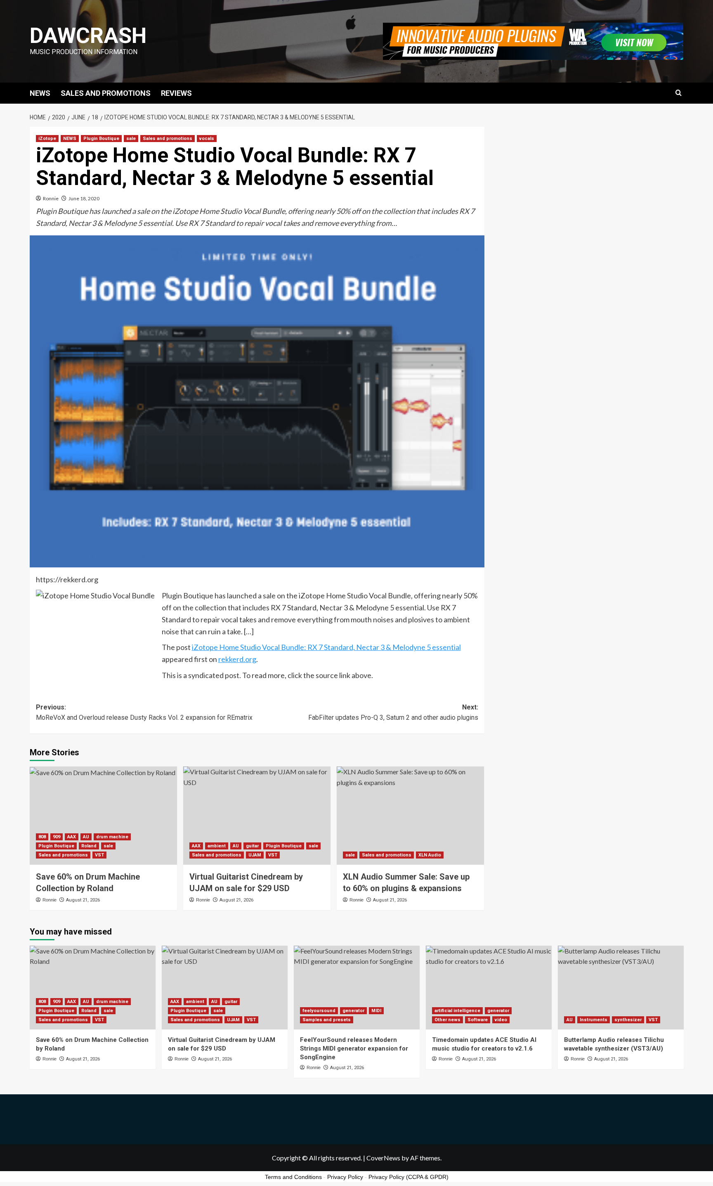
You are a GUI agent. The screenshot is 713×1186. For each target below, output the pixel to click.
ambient (217, 846)
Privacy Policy (345, 1177)
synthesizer (628, 1019)
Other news (447, 1019)
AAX (71, 837)
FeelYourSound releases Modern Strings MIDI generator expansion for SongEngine (354, 1048)
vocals (206, 138)
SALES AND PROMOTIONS (106, 93)
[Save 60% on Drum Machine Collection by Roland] (103, 815)
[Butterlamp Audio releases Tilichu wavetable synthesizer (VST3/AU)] (621, 987)
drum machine (112, 837)
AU (86, 837)
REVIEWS (176, 93)
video (501, 1019)
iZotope (47, 138)
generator (353, 1010)
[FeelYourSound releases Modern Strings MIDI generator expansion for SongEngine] (357, 987)
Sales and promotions (167, 138)
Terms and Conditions (293, 1177)
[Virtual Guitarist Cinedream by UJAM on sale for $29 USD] (257, 815)
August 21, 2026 (83, 900)
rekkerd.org (237, 659)
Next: (393, 712)
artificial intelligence (457, 1010)
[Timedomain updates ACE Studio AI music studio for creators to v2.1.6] (489, 987)
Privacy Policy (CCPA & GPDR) (408, 1177)
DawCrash (88, 35)
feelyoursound (318, 1010)
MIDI (376, 1010)
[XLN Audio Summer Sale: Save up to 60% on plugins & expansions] (410, 815)
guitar (252, 846)
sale (131, 138)
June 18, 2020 (83, 198)
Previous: (144, 712)
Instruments (593, 1019)
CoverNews (383, 1158)
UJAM (254, 855)
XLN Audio (429, 855)
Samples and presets (326, 1019)
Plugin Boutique (101, 138)
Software (477, 1019)
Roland (89, 846)
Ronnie (51, 198)
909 (56, 837)
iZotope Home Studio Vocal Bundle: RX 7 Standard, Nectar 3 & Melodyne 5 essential (326, 647)
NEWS (40, 93)
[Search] (678, 93)
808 (42, 837)
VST (99, 855)
